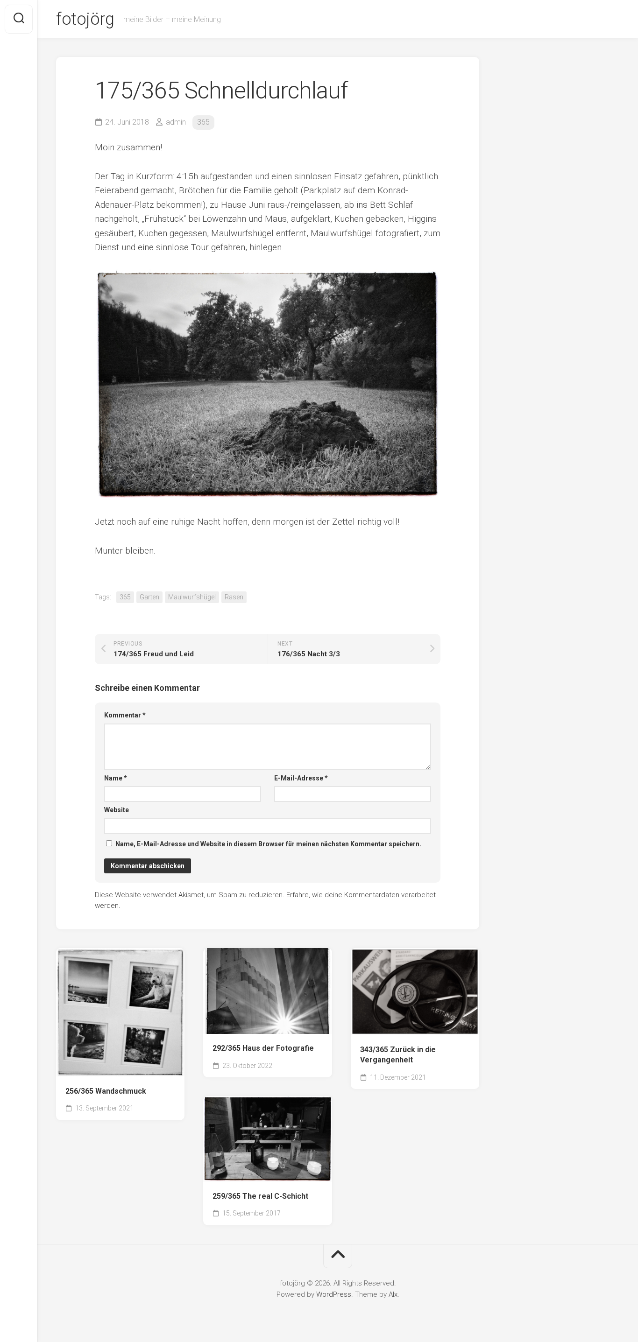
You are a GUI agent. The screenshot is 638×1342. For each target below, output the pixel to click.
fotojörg (85, 19)
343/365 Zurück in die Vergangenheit (398, 1055)
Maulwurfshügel (192, 597)
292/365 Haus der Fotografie (263, 1048)
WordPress (333, 1294)
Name (115, 778)
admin (176, 122)
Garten (149, 597)
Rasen (234, 597)
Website (116, 810)
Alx (393, 1294)
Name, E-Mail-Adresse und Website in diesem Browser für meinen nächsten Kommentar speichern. (268, 844)
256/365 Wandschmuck (105, 1091)
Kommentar (125, 715)
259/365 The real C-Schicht (260, 1196)
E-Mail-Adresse (301, 778)
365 (203, 122)
